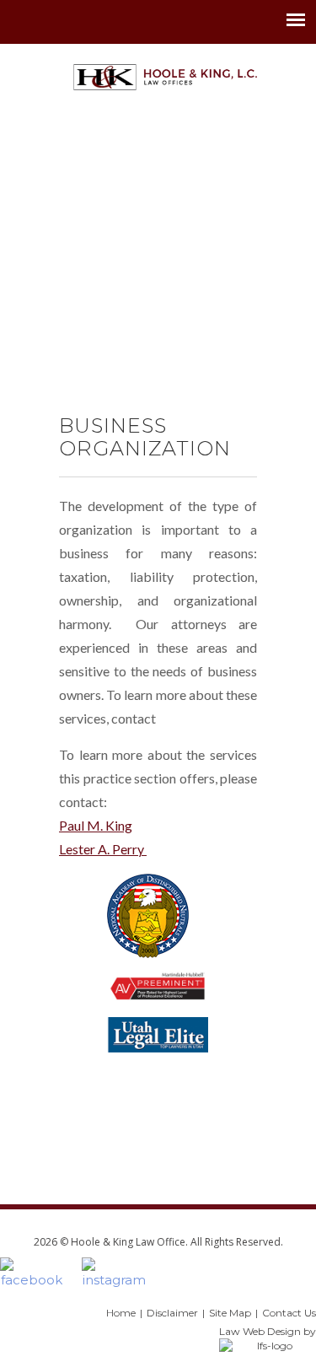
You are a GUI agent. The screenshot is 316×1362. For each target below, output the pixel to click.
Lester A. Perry (103, 849)
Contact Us (289, 1312)
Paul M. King (95, 825)
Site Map (230, 1312)
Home (121, 1312)
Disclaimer (172, 1312)
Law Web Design (260, 1331)
